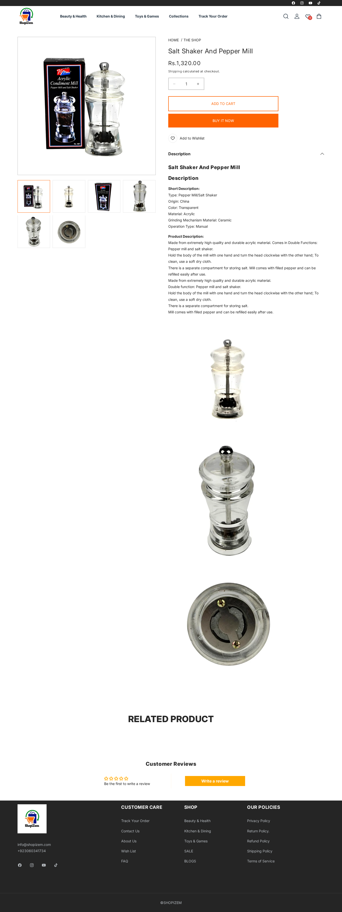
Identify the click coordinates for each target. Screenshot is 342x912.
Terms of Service (261, 861)
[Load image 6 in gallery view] (69, 231)
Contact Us (130, 831)
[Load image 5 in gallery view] (34, 231)
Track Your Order (135, 821)
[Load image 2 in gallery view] (69, 196)
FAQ (124, 861)
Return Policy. (258, 831)
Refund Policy (258, 841)
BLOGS (190, 861)
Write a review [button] (215, 781)
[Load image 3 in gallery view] (104, 196)
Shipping (175, 71)
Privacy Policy (258, 821)
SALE (188, 851)
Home (173, 40)
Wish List (128, 851)
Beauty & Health (197, 821)
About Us (128, 841)
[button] (285, 16)
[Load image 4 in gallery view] (139, 196)
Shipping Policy (259, 851)
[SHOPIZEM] (26, 16)
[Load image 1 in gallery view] (34, 196)
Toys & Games (196, 841)
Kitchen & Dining (197, 831)
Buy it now (223, 120)
